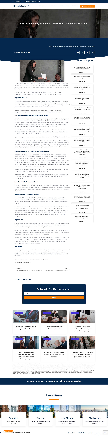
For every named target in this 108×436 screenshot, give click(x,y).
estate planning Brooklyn (31, 371)
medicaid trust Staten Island (29, 364)
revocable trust (58, 368)
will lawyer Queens (44, 369)
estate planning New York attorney (39, 371)
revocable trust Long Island (25, 368)
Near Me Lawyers (37, 373)
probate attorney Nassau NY (79, 364)
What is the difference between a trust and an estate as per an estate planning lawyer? (82, 98)
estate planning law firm (22, 6)
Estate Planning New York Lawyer (20, 432)
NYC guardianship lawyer (53, 364)
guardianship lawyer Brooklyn (62, 372)
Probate (36, 260)
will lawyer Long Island (28, 369)
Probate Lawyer (44, 260)
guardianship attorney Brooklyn (87, 371)
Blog (67, 6)
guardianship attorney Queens (43, 372)
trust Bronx (61, 368)
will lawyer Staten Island (50, 369)
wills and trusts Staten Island (17, 370)
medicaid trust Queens (22, 364)
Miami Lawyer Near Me (35, 370)
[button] (78, 52)
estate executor (31, 241)
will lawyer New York (34, 369)
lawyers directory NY (33, 368)
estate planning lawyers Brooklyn (22, 371)
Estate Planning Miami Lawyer (48, 370)
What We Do (52, 6)
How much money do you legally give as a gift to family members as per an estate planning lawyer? (82, 129)
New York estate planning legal (37, 364)
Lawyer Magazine (41, 370)
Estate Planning (20, 263)
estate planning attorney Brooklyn (59, 371)
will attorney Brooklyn (66, 368)
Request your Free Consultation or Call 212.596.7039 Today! (54, 381)
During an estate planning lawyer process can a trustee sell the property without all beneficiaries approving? (82, 152)
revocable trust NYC (46, 368)
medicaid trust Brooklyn (76, 363)
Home (50, 46)
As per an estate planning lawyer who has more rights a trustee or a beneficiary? (82, 140)
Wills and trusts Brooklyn (63, 369)
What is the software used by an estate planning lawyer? (82, 217)
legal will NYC (26, 363)
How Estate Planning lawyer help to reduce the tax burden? (82, 68)
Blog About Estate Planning (59, 46)
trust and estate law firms (85, 370)
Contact (75, 6)
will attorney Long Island (73, 368)
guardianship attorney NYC (35, 372)
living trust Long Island (48, 363)
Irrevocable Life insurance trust (25, 260)
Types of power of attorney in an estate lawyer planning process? (82, 196)
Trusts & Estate (23, 5)
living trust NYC (59, 363)
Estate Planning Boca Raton (28, 370)
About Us (42, 6)
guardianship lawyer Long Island (70, 372)
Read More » (82, 72)
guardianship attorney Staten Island (53, 372)
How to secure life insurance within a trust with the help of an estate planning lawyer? (82, 207)
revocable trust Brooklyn (18, 368)
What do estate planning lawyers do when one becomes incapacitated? (82, 187)
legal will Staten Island (36, 363)
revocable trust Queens (52, 368)
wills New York (59, 370)
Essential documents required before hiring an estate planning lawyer (82, 87)
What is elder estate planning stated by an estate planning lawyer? (82, 163)
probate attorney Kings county (70, 364)
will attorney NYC (85, 368)
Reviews (61, 6)
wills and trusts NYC (85, 369)
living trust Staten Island (70, 363)
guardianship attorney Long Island (17, 372)
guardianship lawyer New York (79, 372)
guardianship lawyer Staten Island (25, 373)
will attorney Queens (91, 368)
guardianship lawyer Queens (17, 373)
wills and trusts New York (78, 369)
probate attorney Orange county (87, 364)
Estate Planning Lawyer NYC (88, 372)
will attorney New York (79, 368)
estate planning (46, 189)
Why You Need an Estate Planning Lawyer (82, 77)
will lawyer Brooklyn (22, 369)
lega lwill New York (21, 363)
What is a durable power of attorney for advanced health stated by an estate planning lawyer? (82, 175)
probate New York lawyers (78, 370)
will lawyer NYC (39, 369)
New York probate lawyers (45, 364)
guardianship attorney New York (26, 372)
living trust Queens (64, 363)
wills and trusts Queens (91, 369)
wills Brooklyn (23, 370)
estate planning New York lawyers (78, 371)
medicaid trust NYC (15, 364)
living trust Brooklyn (42, 363)
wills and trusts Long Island (71, 369)
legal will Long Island (16, 363)
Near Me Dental (33, 373)
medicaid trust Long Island (83, 363)
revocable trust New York (39, 368)
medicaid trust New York (91, 363)
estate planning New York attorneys (49, 371)
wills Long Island (54, 370)
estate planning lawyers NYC (70, 370)
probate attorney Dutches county (61, 364)
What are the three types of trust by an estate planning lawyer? (82, 108)
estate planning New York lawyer (68, 371)
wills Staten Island (63, 370)
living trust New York (54, 363)
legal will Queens (30, 363)
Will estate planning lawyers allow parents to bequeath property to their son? (82, 119)
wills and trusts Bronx (57, 369)
